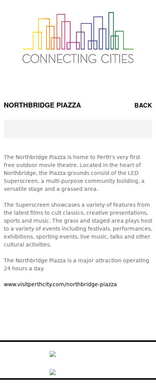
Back (143, 105)
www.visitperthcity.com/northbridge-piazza (60, 284)
